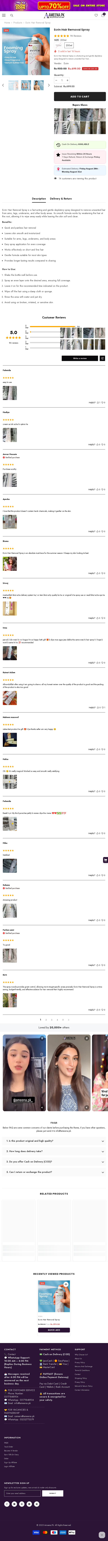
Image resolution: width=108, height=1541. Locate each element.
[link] (54, 5)
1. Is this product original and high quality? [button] (29, 1141)
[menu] (3, 15)
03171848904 (27, 1400)
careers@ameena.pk (24, 1416)
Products (17, 22)
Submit (52, 1493)
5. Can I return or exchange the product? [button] (29, 1172)
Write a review (80, 358)
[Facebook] (7, 1504)
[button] (3, 85)
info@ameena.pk (22, 1403)
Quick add (54, 1330)
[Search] (12, 15)
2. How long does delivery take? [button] (24, 1151)
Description (39, 199)
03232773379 (27, 1419)
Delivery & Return (61, 199)
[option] (26, 51)
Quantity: (59, 75)
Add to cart (79, 96)
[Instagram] (14, 1504)
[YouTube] (36, 1504)
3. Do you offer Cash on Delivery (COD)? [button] (29, 1161)
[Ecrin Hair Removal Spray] (54, 1296)
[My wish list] (96, 15)
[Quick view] (65, 1284)
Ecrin (66, 63)
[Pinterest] (21, 1504)
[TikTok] (29, 1504)
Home (7, 22)
